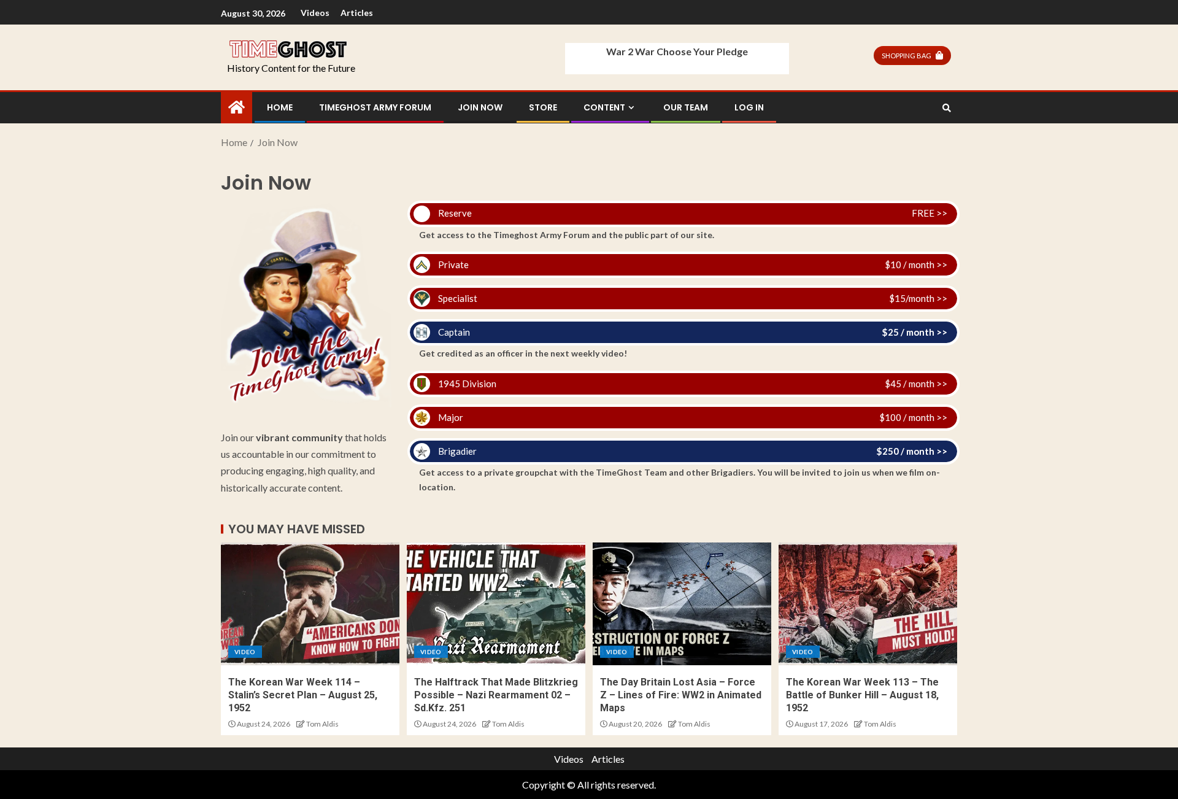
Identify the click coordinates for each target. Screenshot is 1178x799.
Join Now (480, 107)
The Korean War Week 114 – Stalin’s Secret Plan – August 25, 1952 (302, 695)
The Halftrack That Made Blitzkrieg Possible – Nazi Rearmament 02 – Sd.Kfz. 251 (496, 695)
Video (245, 651)
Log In (749, 107)
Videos (315, 12)
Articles (357, 12)
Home (280, 107)
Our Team (685, 107)
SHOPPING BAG (906, 56)
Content (604, 107)
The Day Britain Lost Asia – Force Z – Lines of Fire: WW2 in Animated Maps (680, 695)
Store (543, 107)
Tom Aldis (322, 723)
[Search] (946, 108)
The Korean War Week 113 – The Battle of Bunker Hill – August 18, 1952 (862, 695)
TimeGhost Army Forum (375, 107)
